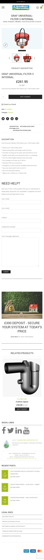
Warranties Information (11, 536)
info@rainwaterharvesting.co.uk (24, 457)
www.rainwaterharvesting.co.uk (22, 458)
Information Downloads (22, 130)
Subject (4, 217)
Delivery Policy (8, 516)
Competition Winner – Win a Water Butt (24, 497)
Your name (5, 199)
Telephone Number (9, 227)
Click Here (14, 337)
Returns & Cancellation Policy (13, 526)
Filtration (18, 22)
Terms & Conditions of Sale (12, 531)
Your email (5, 208)
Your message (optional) (10, 236)
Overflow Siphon (22, 402)
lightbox (5, 45)
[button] (20, 50)
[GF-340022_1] (27, 58)
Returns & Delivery (27, 126)
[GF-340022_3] (22, 38)
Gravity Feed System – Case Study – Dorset (25, 484)
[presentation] (9, 58)
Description (14, 126)
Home (5, 22)
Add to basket (25, 97)
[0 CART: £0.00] (41, 8)
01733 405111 (21, 2)
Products (11, 22)
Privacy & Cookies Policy (11, 521)
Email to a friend (10, 104)
